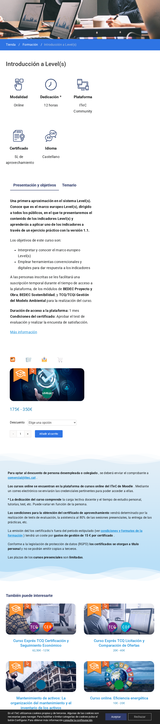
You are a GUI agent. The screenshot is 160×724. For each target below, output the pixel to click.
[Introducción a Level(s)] (47, 384)
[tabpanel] (51, 268)
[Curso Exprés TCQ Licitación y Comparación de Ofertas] (119, 619)
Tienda (11, 44)
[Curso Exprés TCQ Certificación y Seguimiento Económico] (41, 619)
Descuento (17, 422)
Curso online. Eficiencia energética (119, 698)
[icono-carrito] (60, 358)
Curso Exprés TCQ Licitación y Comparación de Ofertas (119, 643)
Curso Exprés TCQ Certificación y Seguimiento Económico (41, 643)
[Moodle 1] (13, 358)
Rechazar (140, 716)
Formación (30, 44)
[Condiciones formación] (28, 358)
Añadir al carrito (48, 433)
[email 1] (44, 358)
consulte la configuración (77, 720)
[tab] (34, 185)
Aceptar (116, 716)
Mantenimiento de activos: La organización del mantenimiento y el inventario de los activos (41, 703)
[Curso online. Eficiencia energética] (119, 676)
